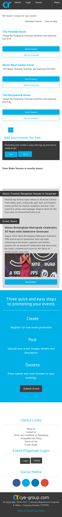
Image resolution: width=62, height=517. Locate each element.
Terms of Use (31, 441)
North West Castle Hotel (18, 65)
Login (11, 154)
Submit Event (31, 388)
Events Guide (31, 444)
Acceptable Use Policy (31, 438)
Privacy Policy (38, 510)
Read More (31, 282)
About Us (31, 428)
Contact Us (31, 432)
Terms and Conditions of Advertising (31, 435)
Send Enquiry (31, 48)
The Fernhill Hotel (14, 31)
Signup (25, 154)
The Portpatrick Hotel (16, 95)
